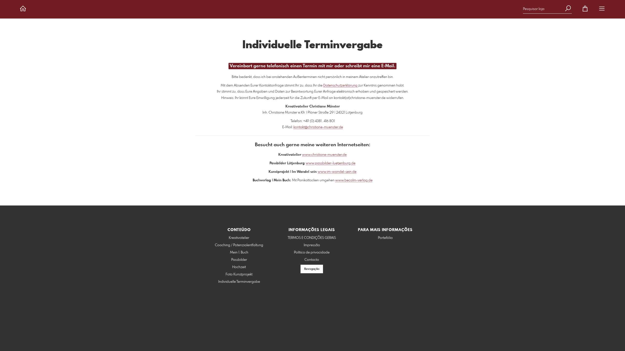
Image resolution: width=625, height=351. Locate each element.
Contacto (311, 260)
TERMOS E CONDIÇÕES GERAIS (312, 238)
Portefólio (385, 238)
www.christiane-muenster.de (324, 154)
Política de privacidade (312, 252)
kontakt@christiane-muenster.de (318, 127)
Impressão (312, 245)
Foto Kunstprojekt (239, 274)
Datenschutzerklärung (340, 85)
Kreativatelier (239, 238)
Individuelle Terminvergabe (239, 281)
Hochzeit (239, 267)
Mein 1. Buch (239, 252)
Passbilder (239, 260)
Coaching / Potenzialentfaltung (239, 245)
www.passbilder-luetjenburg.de (330, 163)
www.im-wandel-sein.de (337, 172)
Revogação (311, 269)
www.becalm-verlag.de (354, 180)
